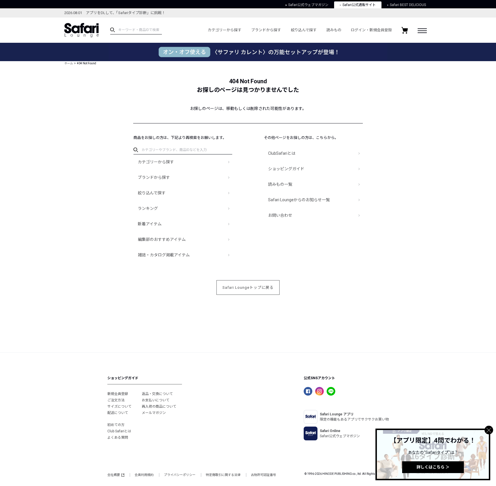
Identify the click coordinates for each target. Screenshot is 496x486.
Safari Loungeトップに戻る (248, 287)
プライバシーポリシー (179, 475)
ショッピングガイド (286, 168)
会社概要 (113, 475)
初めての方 (116, 425)
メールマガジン (154, 413)
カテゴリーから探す (224, 30)
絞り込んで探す (304, 30)
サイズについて (119, 406)
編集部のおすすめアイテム (162, 239)
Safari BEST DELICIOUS (408, 5)
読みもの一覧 (280, 184)
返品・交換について (157, 394)
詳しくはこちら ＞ (433, 467)
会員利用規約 (144, 475)
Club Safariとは (119, 431)
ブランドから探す (266, 30)
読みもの (333, 30)
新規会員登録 (117, 394)
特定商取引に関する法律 (223, 475)
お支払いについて (155, 400)
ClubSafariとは (281, 153)
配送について (117, 413)
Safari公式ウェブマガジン (308, 5)
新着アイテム (150, 224)
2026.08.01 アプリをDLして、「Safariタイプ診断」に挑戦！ (114, 13)
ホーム (68, 63)
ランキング (148, 208)
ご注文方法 (116, 400)
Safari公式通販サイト (359, 5)
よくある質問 (117, 437)
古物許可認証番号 (263, 475)
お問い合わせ (280, 215)
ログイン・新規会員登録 (371, 30)
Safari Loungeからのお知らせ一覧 (299, 200)
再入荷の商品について (159, 406)
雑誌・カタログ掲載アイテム (164, 255)
